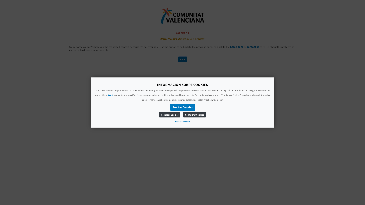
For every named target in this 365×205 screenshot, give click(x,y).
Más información (182, 121)
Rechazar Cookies (170, 114)
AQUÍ (110, 95)
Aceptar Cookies (183, 107)
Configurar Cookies (194, 114)
